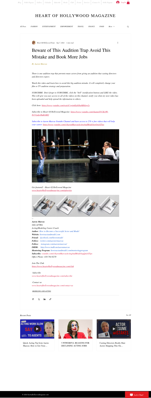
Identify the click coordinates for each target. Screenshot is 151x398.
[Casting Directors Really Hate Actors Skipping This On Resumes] (114, 329)
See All (128, 315)
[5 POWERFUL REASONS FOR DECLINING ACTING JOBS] (76, 329)
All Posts (23, 26)
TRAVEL (81, 26)
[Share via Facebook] (33, 299)
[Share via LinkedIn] (44, 299)
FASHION (34, 26)
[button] (128, 2)
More (110, 26)
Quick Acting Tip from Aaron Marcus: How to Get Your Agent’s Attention (36, 344)
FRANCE (91, 26)
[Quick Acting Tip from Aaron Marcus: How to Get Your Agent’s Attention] (37, 329)
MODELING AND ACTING (41, 291)
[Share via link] (50, 299)
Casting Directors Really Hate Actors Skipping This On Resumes (112, 344)
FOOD (101, 26)
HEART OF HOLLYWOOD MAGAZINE (75, 15)
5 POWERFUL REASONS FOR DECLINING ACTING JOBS (75, 344)
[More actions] (117, 42)
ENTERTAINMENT (49, 26)
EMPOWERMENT (66, 26)
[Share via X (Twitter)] (39, 299)
